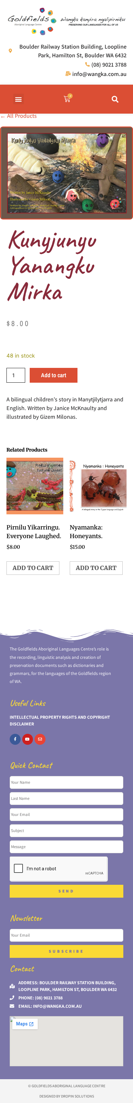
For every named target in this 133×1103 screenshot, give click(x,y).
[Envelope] (40, 739)
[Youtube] (27, 739)
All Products (18, 115)
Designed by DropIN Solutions (66, 1096)
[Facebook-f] (15, 739)
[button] (18, 99)
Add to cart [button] (33, 568)
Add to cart (53, 375)
